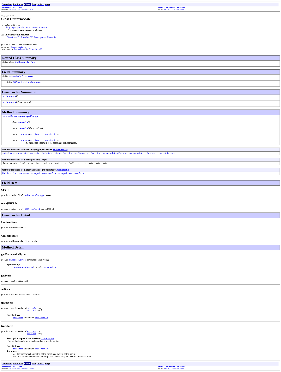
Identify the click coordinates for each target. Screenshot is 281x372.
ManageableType (10, 116)
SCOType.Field (19, 82)
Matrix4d (35, 140)
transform (23, 134)
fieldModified (49, 153)
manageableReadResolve (115, 153)
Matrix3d (35, 134)
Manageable (40, 37)
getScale (23, 122)
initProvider (93, 153)
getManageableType (28, 116)
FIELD (19, 9)
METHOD (33, 9)
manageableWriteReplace (142, 153)
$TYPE (31, 76)
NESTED (13, 9)
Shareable (51, 37)
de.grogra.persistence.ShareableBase (26, 27)
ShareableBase (18, 47)
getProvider (65, 153)
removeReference (166, 153)
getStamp (79, 153)
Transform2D (13, 37)
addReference (9, 153)
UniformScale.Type (25, 62)
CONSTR (25, 9)
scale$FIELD (34, 82)
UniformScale (9, 96)
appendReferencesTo (28, 153)
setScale (23, 128)
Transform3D (27, 37)
